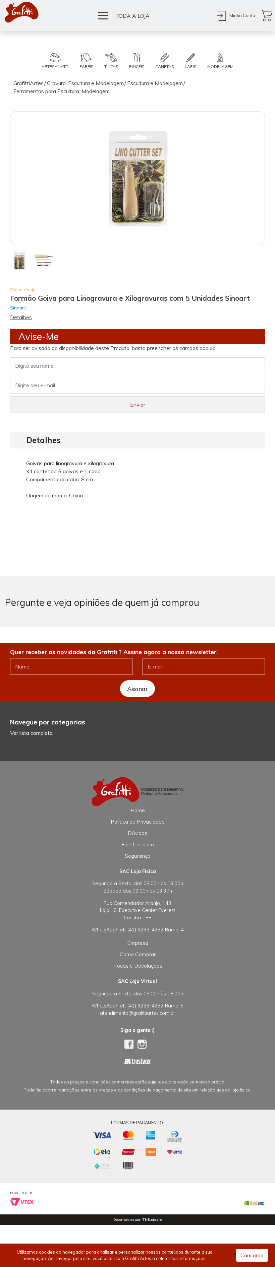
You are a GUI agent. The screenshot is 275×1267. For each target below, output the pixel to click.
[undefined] (137, 178)
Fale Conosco (137, 844)
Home (137, 810)
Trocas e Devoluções (137, 965)
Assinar (137, 688)
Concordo (252, 1255)
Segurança (138, 855)
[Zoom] (19, 260)
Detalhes (21, 317)
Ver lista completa (31, 732)
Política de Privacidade (138, 821)
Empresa (137, 942)
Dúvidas (137, 833)
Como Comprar (138, 954)
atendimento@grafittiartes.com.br (137, 1013)
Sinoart (18, 307)
